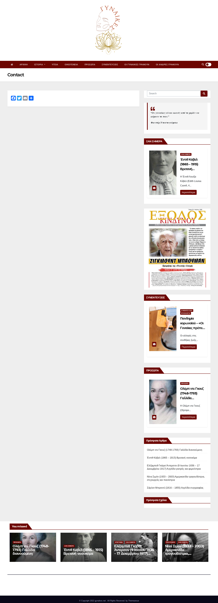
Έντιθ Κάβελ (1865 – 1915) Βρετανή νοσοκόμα (172, 457)
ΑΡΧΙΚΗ (24, 64)
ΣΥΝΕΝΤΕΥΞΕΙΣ (110, 64)
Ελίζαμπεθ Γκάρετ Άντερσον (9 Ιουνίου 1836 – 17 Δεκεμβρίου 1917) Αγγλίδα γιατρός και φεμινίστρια (134, 553)
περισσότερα (188, 192)
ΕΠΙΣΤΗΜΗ (119, 542)
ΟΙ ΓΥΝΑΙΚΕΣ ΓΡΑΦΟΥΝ (136, 64)
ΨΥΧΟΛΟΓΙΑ (185, 313)
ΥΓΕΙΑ (55, 64)
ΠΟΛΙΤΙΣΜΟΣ (170, 542)
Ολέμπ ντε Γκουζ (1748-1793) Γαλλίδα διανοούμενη (174, 450)
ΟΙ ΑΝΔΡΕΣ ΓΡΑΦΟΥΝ (167, 64)
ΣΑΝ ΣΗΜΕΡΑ (186, 154)
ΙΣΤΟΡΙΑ (39, 64)
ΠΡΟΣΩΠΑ (90, 64)
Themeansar (133, 601)
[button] (203, 64)
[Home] (11, 64)
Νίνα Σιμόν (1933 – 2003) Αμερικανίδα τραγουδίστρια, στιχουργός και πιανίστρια (184, 553)
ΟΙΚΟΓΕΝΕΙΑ (71, 64)
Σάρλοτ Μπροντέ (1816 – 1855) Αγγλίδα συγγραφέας (175, 488)
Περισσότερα (188, 347)
